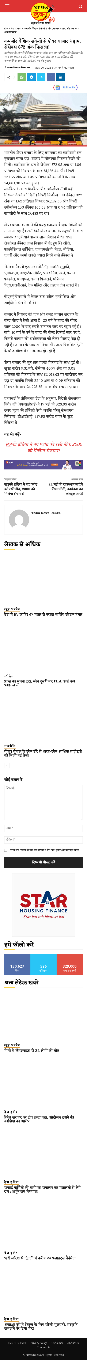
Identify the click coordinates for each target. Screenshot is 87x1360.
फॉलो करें (43, 955)
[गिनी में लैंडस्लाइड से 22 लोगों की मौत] (43, 1015)
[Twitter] (41, 77)
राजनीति (10, 746)
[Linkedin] (60, 77)
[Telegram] (31, 77)
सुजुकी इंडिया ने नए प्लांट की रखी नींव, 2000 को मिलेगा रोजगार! (43, 448)
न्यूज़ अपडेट (12, 609)
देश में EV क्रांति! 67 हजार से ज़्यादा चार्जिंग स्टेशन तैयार (43, 614)
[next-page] (13, 765)
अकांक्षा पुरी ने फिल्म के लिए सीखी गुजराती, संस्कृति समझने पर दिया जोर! (41, 1326)
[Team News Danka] (19, 520)
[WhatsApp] (22, 77)
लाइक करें (17, 955)
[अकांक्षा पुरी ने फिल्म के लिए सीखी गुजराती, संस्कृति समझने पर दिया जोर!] (43, 1289)
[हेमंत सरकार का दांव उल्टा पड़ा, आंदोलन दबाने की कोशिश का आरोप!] (43, 1082)
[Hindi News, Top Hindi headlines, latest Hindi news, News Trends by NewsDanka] (42, 13)
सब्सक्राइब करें (70, 955)
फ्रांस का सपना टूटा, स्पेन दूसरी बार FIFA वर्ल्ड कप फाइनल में (39, 683)
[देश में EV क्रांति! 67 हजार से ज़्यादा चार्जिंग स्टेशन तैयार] (43, 579)
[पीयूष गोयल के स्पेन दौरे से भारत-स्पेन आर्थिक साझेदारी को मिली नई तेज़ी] (43, 716)
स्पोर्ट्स (9, 676)
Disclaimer (57, 1343)
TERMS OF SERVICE (16, 1343)
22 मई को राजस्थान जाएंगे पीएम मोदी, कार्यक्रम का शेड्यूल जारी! (66, 489)
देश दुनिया (16, 28)
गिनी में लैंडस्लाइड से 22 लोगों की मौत (31, 1050)
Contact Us (43, 1347)
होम (6, 28)
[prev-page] (7, 765)
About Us (73, 1343)
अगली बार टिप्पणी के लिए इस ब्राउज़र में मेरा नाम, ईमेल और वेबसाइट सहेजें (44, 850)
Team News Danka (17, 67)
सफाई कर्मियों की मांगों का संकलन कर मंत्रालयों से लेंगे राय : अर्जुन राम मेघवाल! (42, 1189)
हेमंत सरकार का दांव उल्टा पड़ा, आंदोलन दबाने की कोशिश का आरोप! (39, 1119)
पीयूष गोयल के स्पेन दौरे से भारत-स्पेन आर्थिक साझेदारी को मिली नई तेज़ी (43, 753)
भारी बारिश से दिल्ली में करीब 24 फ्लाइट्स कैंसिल (39, 1258)
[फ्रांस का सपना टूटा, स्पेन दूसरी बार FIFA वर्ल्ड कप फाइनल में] (43, 646)
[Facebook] (51, 77)
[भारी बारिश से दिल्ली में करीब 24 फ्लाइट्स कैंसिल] (43, 1223)
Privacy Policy (39, 1343)
